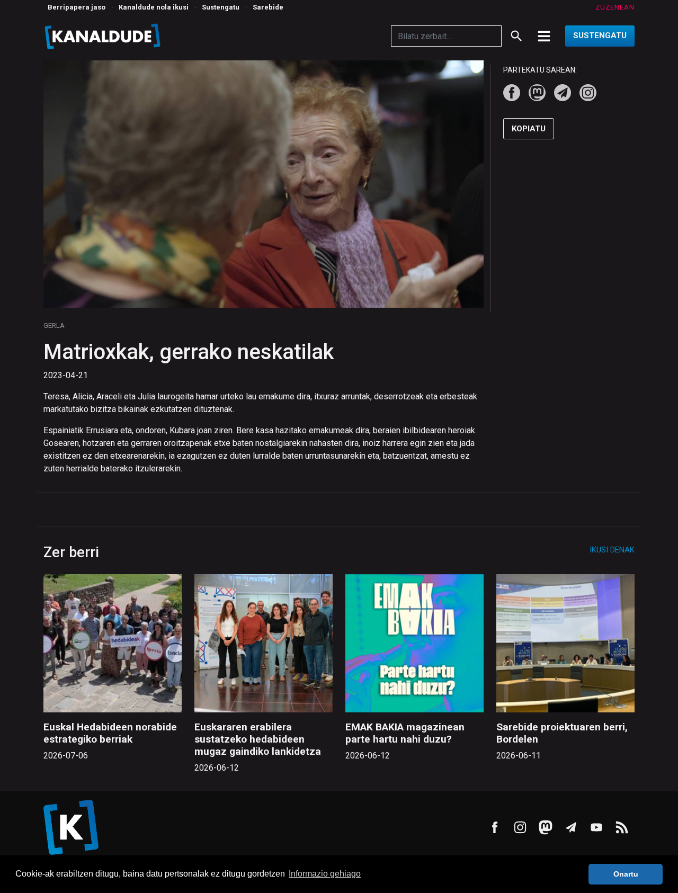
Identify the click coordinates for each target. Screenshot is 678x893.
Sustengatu (220, 7)
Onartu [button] (625, 874)
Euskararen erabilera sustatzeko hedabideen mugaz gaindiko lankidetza (257, 739)
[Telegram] (562, 92)
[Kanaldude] (104, 36)
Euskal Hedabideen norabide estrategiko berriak (110, 733)
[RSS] (621, 827)
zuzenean (615, 7)
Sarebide (268, 7)
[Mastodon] (537, 92)
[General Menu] (544, 36)
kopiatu (529, 128)
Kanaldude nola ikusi (154, 7)
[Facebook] (511, 92)
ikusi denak (612, 550)
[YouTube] (596, 827)
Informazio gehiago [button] (325, 873)
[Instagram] (587, 92)
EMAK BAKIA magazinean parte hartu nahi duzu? (405, 733)
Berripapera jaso (76, 7)
